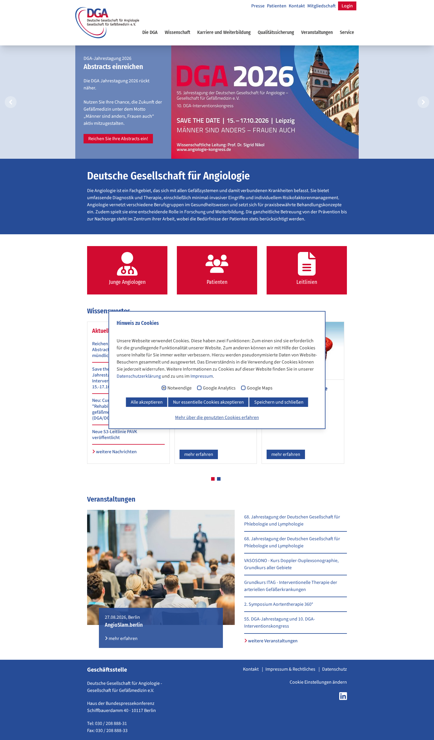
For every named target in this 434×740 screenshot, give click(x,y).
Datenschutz (334, 669)
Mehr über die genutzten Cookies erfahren (217, 417)
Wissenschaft (177, 32)
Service (347, 32)
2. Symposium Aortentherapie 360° (278, 604)
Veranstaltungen (317, 32)
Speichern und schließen (279, 402)
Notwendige (179, 388)
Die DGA (150, 32)
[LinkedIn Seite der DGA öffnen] (343, 698)
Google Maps (260, 388)
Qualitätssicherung (276, 32)
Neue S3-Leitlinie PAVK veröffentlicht (114, 434)
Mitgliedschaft (321, 6)
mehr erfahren (198, 454)
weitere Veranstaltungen (272, 641)
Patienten (276, 6)
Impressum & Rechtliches (290, 669)
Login (347, 6)
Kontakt (297, 6)
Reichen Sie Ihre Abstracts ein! (118, 138)
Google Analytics (219, 388)
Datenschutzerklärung (139, 376)
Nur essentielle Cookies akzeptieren (208, 402)
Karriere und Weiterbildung (224, 32)
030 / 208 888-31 (111, 723)
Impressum (201, 376)
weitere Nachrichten (116, 451)
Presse (258, 6)
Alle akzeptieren (147, 402)
